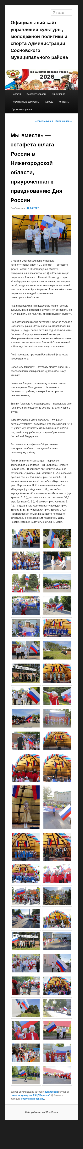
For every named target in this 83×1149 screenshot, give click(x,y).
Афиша (49, 101)
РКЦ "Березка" (41, 1095)
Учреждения (58, 93)
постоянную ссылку (32, 1098)
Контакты (64, 101)
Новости (16, 93)
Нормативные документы (26, 101)
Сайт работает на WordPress (41, 1112)
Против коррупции (22, 109)
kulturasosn (51, 1091)
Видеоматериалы (36, 93)
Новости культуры (21, 1095)
